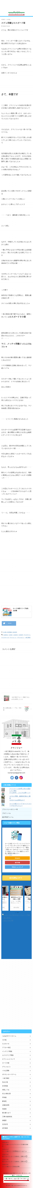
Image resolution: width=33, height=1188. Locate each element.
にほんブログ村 (7, 920)
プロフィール (6, 813)
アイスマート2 (5, 637)
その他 (4, 632)
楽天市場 (17, 862)
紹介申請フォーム (7, 817)
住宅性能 (9, 632)
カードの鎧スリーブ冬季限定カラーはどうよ (14, 1151)
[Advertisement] (16, 553)
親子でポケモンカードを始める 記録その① (14, 1161)
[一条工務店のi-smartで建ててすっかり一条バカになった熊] (16, 14)
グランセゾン (20, 637)
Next (29, 899)
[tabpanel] (16, 898)
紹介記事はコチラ (15, 878)
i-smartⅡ (20, 634)
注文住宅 (14, 632)
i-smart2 (15, 634)
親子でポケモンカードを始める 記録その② (14, 1156)
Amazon (17, 858)
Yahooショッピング (17, 867)
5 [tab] (19, 912)
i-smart (10, 634)
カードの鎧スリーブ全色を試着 (10, 1166)
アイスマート (27, 634)
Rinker (11, 854)
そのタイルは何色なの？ (17, 800)
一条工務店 (27, 637)
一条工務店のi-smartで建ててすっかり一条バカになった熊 (16, 1173)
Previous (3, 899)
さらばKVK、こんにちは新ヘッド (19, 792)
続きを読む (16, 907)
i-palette (5, 634)
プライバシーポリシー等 (10, 809)
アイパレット (13, 637)
